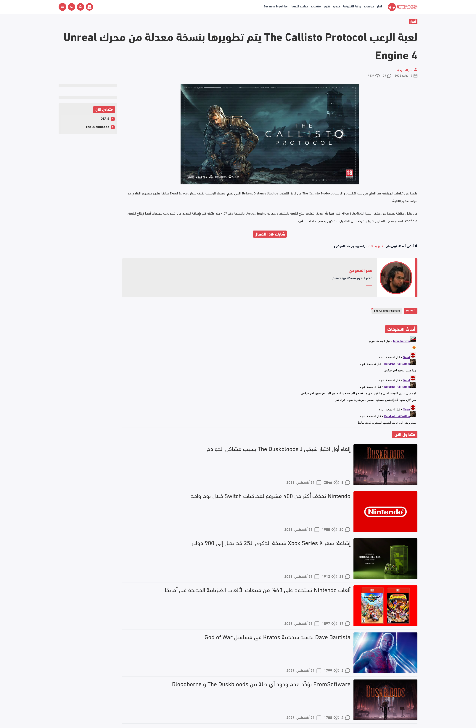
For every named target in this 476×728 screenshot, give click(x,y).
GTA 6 (105, 118)
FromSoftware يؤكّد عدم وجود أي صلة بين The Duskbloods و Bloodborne (261, 683)
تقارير (327, 6)
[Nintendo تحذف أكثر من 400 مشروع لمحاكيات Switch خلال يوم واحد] (385, 511)
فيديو (336, 6)
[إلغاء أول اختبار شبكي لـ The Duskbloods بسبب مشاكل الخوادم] (385, 464)
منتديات (316, 6)
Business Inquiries (275, 6)
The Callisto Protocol (387, 310)
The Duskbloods (97, 126)
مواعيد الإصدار (299, 6)
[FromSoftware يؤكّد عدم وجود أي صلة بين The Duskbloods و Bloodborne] (385, 699)
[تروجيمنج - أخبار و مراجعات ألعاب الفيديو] (402, 7)
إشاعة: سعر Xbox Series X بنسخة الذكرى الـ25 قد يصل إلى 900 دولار (271, 542)
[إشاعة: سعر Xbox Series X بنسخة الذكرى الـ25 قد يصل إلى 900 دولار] (385, 558)
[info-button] (62, 7)
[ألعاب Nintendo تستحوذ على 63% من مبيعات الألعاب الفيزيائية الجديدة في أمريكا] (385, 605)
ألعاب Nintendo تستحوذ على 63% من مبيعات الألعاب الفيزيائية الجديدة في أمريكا (257, 589)
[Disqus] (269, 381)
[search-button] (79, 7)
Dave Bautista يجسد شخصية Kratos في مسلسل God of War (277, 636)
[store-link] (88, 7)
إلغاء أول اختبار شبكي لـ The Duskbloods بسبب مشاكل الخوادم (278, 448)
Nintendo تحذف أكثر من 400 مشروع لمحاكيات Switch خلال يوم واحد (270, 495)
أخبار (379, 6)
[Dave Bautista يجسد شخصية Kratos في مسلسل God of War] (385, 652)
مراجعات (369, 6)
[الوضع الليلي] (71, 7)
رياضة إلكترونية (352, 6)
